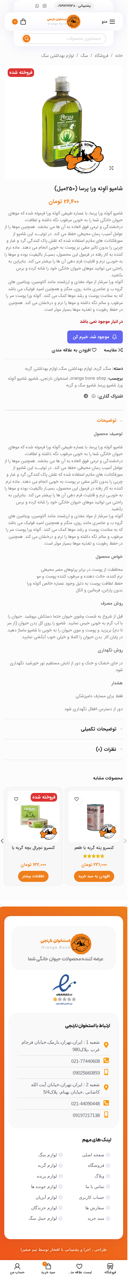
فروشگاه (101, 55)
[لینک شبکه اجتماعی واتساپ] (37, 6)
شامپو (33, 378)
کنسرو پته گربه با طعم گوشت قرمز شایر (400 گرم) (94, 850)
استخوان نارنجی (54, 378)
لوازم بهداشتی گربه (41, 368)
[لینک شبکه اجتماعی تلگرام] (86, 396)
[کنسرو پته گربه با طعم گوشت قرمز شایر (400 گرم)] (94, 817)
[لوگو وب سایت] (63, 21)
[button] (94, 876)
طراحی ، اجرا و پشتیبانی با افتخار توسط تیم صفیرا (64, 1249)
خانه (119, 55)
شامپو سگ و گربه (81, 385)
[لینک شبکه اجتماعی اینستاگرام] (44, 6)
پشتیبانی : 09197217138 (74, 6)
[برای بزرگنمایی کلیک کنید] (111, 168)
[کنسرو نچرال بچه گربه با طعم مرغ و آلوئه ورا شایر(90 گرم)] (33, 817)
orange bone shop (88, 378)
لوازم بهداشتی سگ (57, 55)
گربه (98, 368)
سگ (84, 55)
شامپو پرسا (107, 385)
